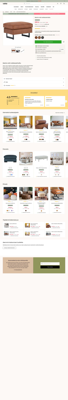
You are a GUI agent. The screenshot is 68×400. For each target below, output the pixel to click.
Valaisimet (48, 6)
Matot (22, 6)
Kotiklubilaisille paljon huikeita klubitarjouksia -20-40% (18, 13)
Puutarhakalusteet (29, 6)
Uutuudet (26, 9)
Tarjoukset (51, 9)
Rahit (14, 11)
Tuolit (11, 11)
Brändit (30, 9)
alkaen (42, 26)
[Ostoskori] (64, 4)
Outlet (46, 9)
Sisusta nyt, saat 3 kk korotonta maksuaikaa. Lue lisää (49, 13)
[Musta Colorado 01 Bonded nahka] (42, 37)
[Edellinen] (5, 30)
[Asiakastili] (57, 4)
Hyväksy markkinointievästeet (9, 247)
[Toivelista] (61, 4)
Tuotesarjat (36, 9)
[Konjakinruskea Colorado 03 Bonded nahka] (36, 37)
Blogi (16, 9)
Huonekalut (16, 6)
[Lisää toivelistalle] (63, 41)
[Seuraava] (31, 30)
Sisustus (37, 6)
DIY (53, 6)
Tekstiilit (42, 6)
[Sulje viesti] (64, 1)
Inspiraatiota (20, 9)
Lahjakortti (42, 9)
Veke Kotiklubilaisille (41, 24)
